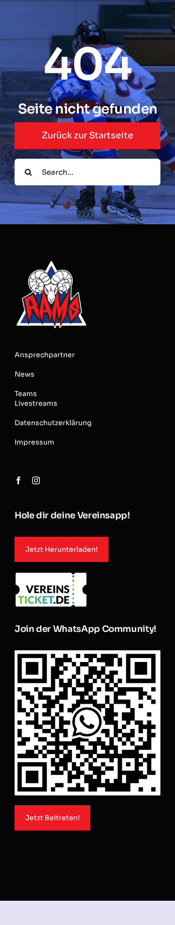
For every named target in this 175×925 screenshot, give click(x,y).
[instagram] (36, 480)
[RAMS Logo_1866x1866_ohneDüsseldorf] (51, 261)
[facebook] (18, 480)
